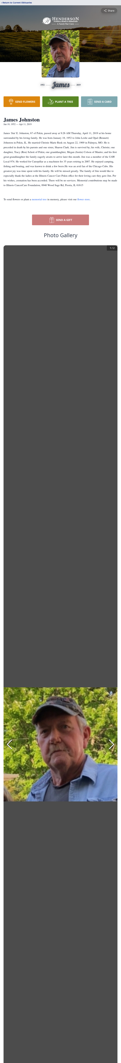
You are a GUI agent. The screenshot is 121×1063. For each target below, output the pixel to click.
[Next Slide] (111, 744)
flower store (83, 199)
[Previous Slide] (9, 744)
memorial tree (39, 199)
